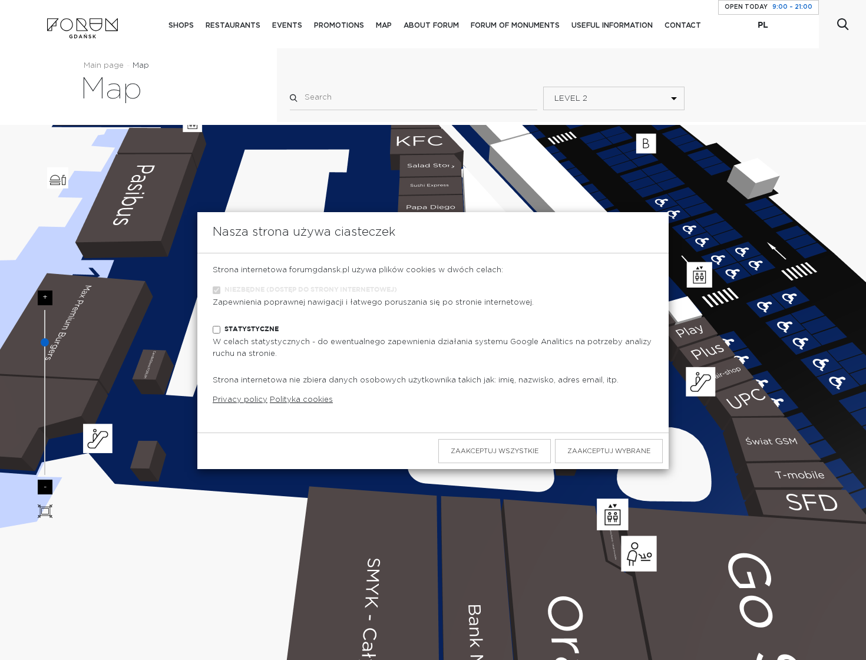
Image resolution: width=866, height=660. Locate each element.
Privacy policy (240, 400)
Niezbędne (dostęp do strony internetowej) (310, 289)
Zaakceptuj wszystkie (494, 451)
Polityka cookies (301, 400)
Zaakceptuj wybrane (608, 451)
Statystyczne (251, 329)
